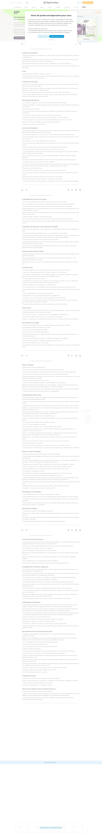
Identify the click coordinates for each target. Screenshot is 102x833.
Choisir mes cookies (43, 36)
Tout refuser (51, 39)
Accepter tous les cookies (57, 36)
